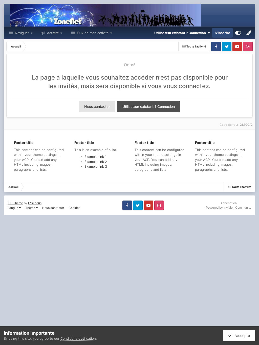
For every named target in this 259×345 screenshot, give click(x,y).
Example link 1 (95, 157)
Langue (13, 208)
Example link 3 (95, 166)
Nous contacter (97, 106)
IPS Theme (15, 203)
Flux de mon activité (93, 33)
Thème (30, 208)
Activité (52, 33)
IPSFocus (34, 203)
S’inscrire (222, 33)
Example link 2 (95, 162)
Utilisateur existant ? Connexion (180, 33)
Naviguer (21, 33)
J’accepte (241, 335)
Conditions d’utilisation (78, 338)
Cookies (74, 208)
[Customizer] (238, 33)
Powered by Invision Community (228, 207)
